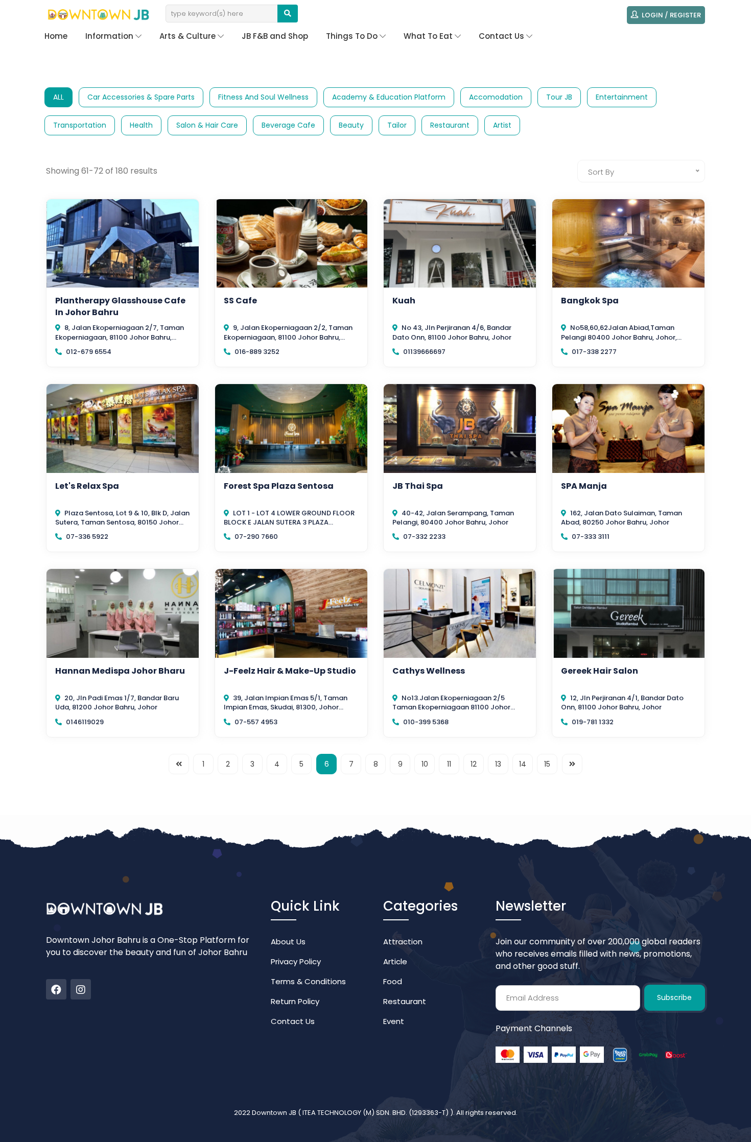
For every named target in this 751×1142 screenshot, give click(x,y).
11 (449, 764)
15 (547, 764)
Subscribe (674, 997)
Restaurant (450, 125)
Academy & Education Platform (388, 97)
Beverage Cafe (288, 125)
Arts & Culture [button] (188, 36)
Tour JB (559, 97)
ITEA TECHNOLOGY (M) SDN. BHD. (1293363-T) (376, 1112)
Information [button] (110, 36)
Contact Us (293, 1021)
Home (55, 36)
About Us (288, 941)
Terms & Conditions (308, 981)
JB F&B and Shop (275, 36)
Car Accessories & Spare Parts (141, 97)
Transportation (79, 125)
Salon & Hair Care (207, 125)
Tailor (397, 125)
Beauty (351, 125)
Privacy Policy (296, 961)
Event (393, 1021)
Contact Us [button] (502, 36)
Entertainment (622, 97)
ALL (58, 97)
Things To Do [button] (353, 36)
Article (395, 961)
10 (424, 764)
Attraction (403, 941)
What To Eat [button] (429, 36)
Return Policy (295, 1001)
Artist (502, 125)
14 (522, 764)
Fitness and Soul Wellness (263, 97)
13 (498, 764)
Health (141, 125)
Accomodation (496, 97)
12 (474, 764)
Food (392, 981)
